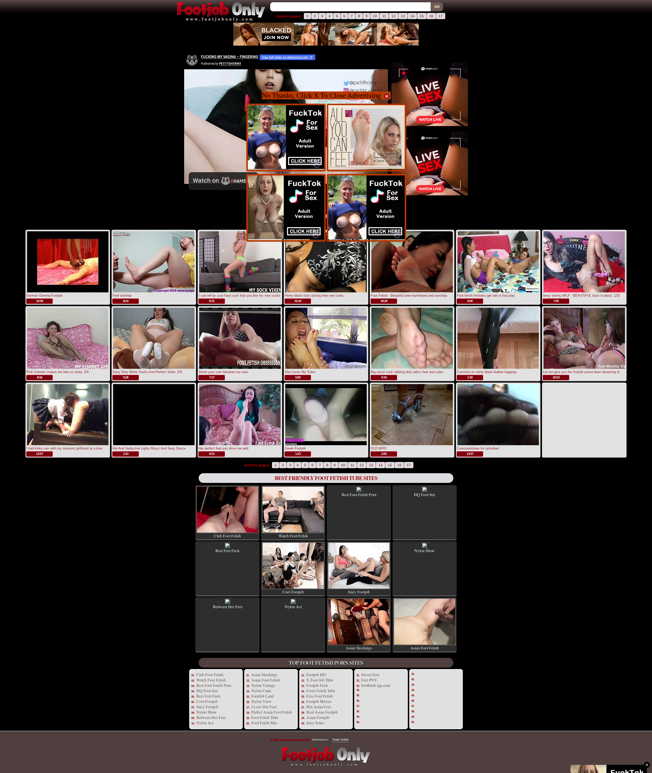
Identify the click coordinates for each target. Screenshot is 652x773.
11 (384, 16)
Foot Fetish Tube (264, 717)
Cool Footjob (207, 701)
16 (431, 16)
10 (375, 16)
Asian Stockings (264, 674)
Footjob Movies (319, 701)
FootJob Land (262, 696)
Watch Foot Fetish (211, 680)
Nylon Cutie (261, 690)
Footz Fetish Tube (320, 690)
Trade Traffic (340, 739)
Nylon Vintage (263, 685)
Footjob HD (316, 674)
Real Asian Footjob (322, 712)
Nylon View (261, 701)
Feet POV (369, 680)
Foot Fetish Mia (264, 722)
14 (412, 16)
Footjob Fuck (317, 685)
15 (422, 16)
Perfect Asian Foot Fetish (271, 712)
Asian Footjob (317, 717)
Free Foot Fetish (319, 696)
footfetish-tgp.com (375, 685)
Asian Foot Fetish (265, 680)
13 (403, 16)
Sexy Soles (315, 722)
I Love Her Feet (264, 706)
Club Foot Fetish (209, 674)
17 (441, 16)
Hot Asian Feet (318, 706)
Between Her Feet (211, 717)
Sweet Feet (370, 674)
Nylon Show (206, 712)
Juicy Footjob (207, 706)
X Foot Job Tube (319, 680)
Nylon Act (204, 722)
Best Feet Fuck (208, 696)
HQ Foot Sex (207, 690)
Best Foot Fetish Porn (213, 685)
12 (393, 16)
